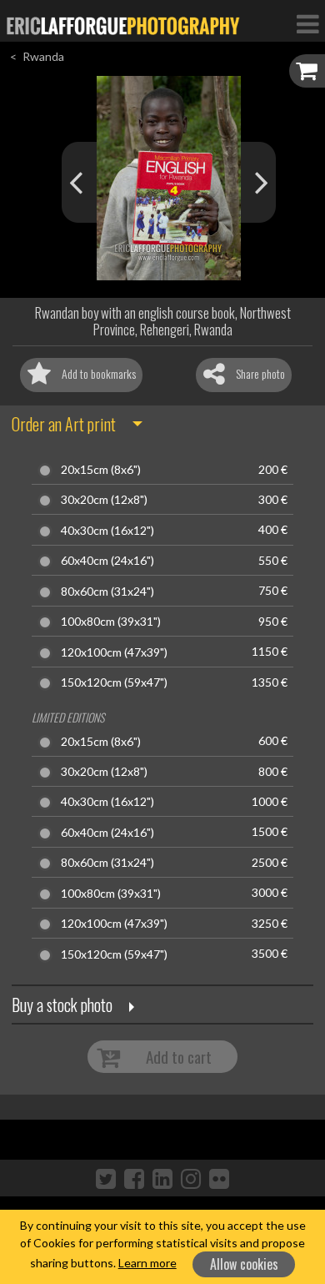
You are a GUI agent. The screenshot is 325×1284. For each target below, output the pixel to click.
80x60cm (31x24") (107, 591)
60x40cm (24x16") (107, 560)
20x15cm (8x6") (101, 469)
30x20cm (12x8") (104, 499)
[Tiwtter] (106, 1178)
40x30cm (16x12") (107, 530)
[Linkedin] (162, 1178)
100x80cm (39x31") (111, 621)
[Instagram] (191, 1178)
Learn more (147, 1263)
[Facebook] (134, 1178)
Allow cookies (244, 1264)
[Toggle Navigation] (307, 23)
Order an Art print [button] (64, 423)
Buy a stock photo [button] (62, 1004)
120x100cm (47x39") (114, 652)
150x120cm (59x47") (114, 682)
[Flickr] (219, 1178)
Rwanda (43, 56)
